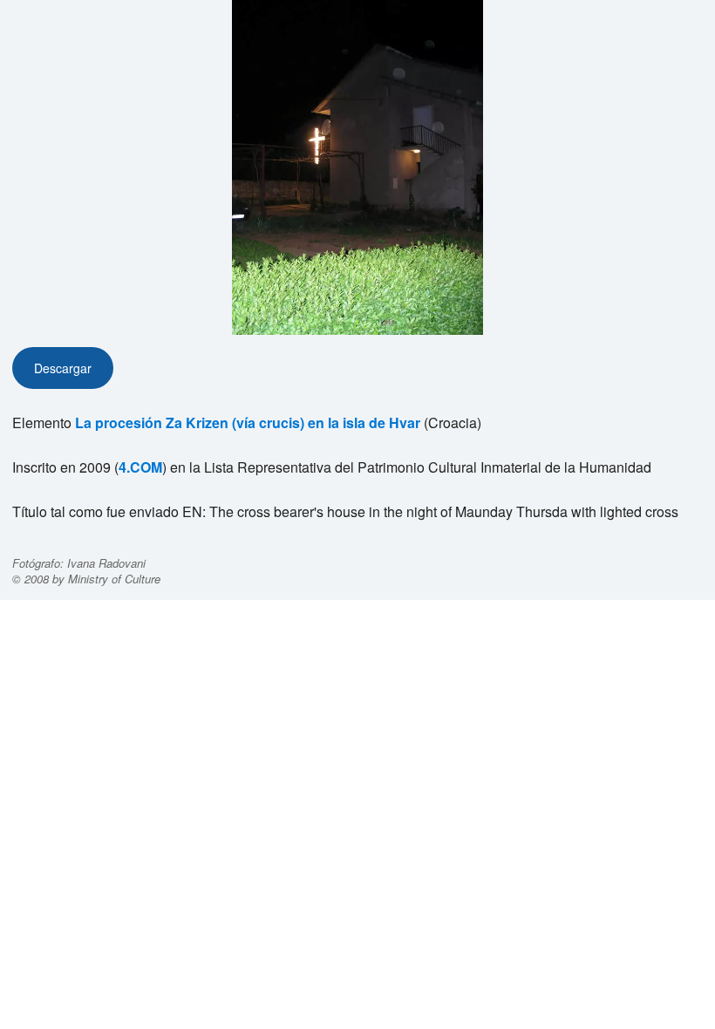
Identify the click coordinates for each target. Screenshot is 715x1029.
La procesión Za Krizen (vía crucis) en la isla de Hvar (247, 422)
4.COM (140, 467)
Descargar (63, 368)
